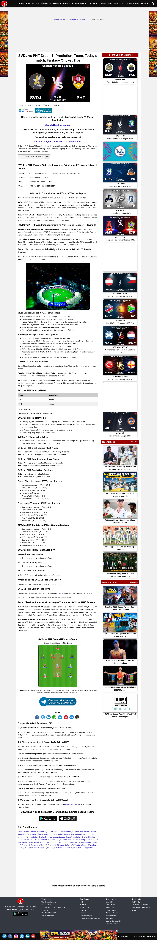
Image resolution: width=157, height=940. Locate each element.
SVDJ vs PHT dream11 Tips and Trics (44, 840)
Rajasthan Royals (86, 915)
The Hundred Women (48, 902)
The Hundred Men (47, 915)
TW (43, 717)
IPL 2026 (44, 910)
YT (34, 936)
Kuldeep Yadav (111, 915)
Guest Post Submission (140, 905)
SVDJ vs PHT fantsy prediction (39, 834)
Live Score (46, 4)
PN (66, 717)
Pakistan (83, 913)
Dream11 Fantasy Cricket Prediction (75, 19)
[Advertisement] (78, 12)
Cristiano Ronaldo (112, 924)
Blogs (117, 4)
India (82, 902)
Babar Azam (110, 907)
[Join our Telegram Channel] (58, 701)
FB (37, 717)
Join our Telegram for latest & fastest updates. (58, 141)
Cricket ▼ (68, 4)
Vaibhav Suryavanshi (113, 921)
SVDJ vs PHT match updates (34, 848)
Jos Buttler (109, 918)
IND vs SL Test (32, 4)
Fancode (61, 593)
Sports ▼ (93, 4)
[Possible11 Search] (153, 4)
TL (60, 717)
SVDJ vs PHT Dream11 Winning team (75, 840)
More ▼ (144, 4)
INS (16, 936)
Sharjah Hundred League (57, 125)
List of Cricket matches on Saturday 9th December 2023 (70, 848)
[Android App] (20, 916)
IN (28, 936)
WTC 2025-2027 (47, 905)
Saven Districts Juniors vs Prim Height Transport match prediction (44, 831)
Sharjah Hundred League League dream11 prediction (60, 837)
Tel (5, 936)
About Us (151, 936)
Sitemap (134, 910)
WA (54, 717)
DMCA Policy (136, 902)
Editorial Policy (123, 936)
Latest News (106, 4)
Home (21, 4)
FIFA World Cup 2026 (48, 913)
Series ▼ (57, 4)
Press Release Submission (141, 907)
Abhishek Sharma (112, 913)
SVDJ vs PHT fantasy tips (63, 834)
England (83, 910)
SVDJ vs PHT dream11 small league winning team (71, 842)
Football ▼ (80, 4)
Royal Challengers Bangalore (90, 918)
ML (72, 717)
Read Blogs (134, 442)
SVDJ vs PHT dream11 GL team (51, 845)
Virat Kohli (109, 902)
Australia (83, 905)
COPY (78, 717)
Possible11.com (71, 804)
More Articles (134, 582)
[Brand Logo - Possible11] (20, 904)
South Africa (84, 907)
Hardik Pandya (111, 910)
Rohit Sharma (110, 905)
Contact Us (139, 936)
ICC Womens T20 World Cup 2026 (53, 907)
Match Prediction (130, 4)
